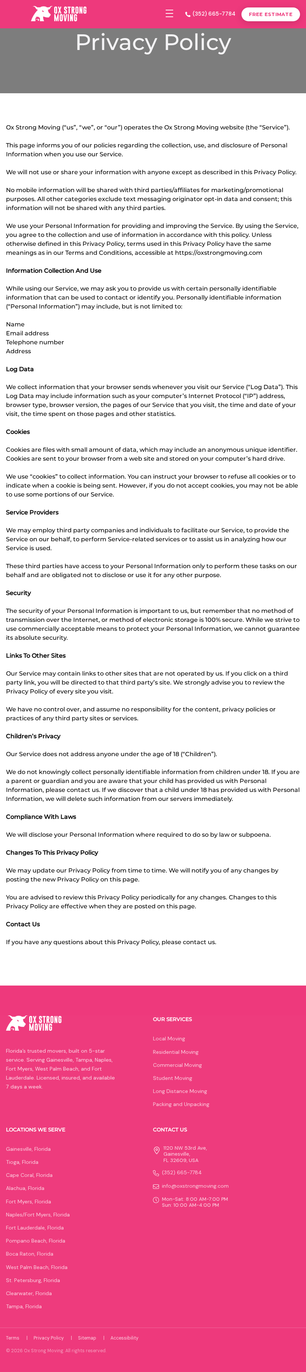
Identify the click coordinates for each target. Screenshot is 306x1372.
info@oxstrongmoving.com (195, 1186)
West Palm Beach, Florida (37, 1267)
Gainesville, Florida (28, 1149)
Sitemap (91, 1338)
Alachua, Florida (25, 1188)
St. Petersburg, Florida (33, 1280)
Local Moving (169, 1038)
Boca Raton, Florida (29, 1253)
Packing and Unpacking (181, 1104)
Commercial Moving (177, 1065)
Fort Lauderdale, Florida (35, 1227)
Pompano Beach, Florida (35, 1240)
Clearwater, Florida (29, 1293)
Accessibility (124, 1338)
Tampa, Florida (24, 1306)
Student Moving (172, 1078)
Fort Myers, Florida (28, 1201)
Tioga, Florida (22, 1162)
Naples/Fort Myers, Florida (38, 1214)
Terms (17, 1338)
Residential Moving (176, 1052)
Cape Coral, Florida (29, 1175)
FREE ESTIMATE (271, 14)
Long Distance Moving (180, 1091)
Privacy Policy (53, 1338)
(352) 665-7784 (214, 13)
